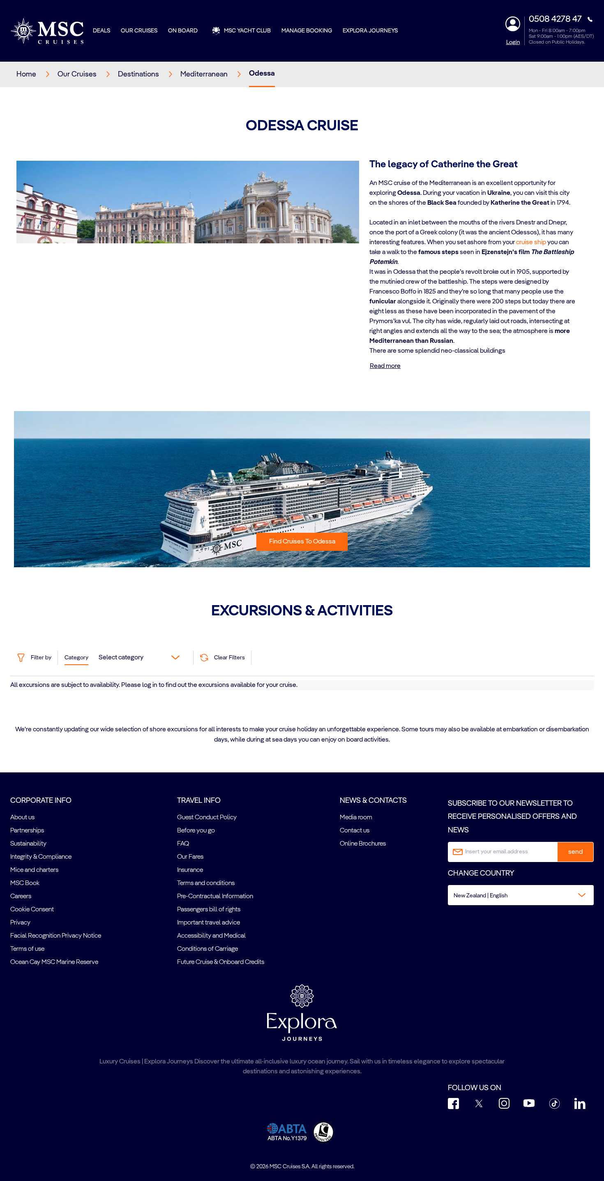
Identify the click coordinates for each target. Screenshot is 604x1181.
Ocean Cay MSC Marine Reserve (54, 962)
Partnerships (27, 830)
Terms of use (27, 949)
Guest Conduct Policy (207, 817)
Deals (101, 31)
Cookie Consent (32, 909)
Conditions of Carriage (207, 949)
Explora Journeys (370, 31)
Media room (356, 817)
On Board (183, 31)
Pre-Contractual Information (215, 896)
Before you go (196, 830)
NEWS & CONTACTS (373, 800)
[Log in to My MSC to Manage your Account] (512, 23)
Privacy (20, 923)
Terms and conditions (206, 883)
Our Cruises (139, 31)
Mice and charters (34, 870)
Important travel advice (208, 923)
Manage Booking (306, 31)
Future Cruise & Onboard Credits (220, 962)
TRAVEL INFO (199, 800)
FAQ (183, 844)
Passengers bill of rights (208, 909)
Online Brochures (363, 844)
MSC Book (24, 883)
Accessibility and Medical (211, 936)
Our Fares (190, 857)
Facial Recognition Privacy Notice (55, 936)
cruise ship (531, 242)
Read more (385, 366)
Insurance (190, 870)
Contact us (354, 830)
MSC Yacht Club (247, 31)
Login (513, 42)
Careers (20, 896)
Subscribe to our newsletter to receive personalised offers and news (512, 817)
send (575, 852)
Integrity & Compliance (40, 857)
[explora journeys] (302, 1012)
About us (22, 817)
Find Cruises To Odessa (302, 541)
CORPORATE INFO (40, 800)
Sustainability (28, 844)
